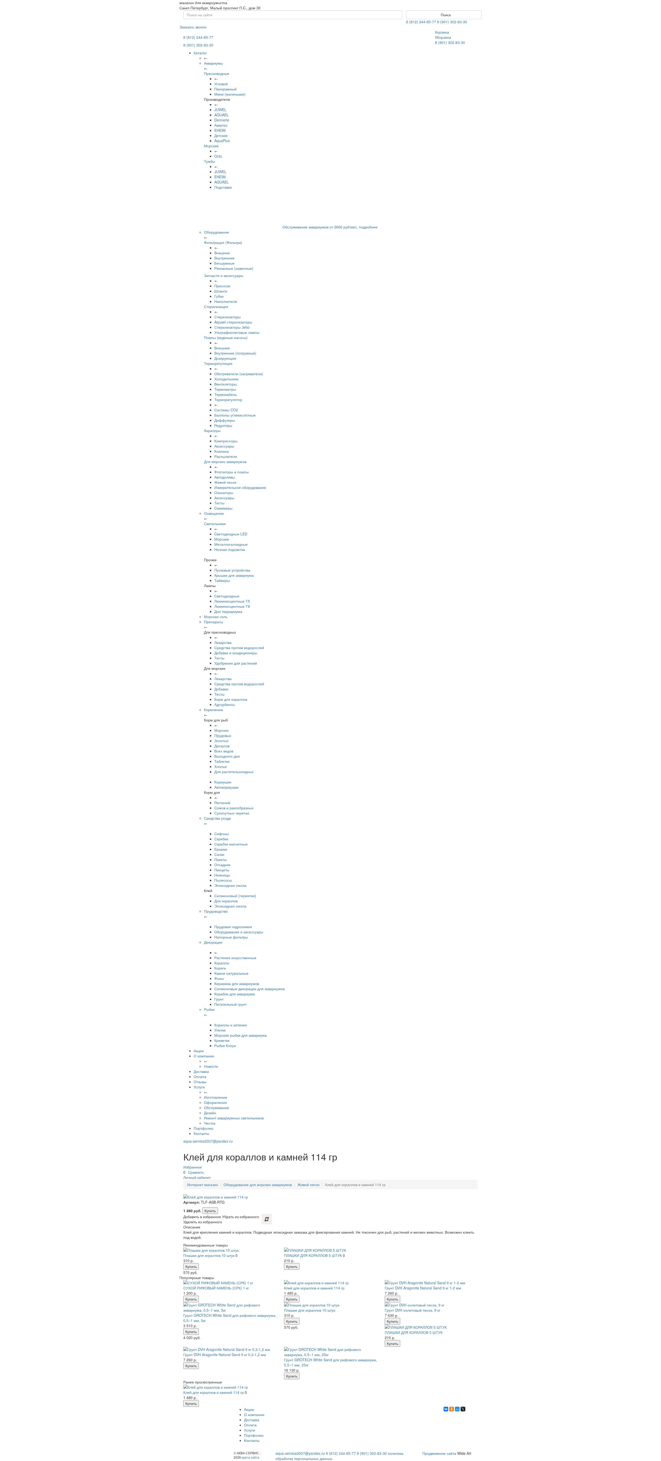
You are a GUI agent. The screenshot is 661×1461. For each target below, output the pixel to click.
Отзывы (200, 1081)
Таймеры (222, 580)
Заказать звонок (192, 26)
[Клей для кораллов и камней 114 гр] (330, 1282)
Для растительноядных (234, 771)
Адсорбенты (224, 704)
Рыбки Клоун (225, 1045)
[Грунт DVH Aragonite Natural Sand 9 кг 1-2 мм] (431, 1282)
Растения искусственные (235, 957)
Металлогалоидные (231, 544)
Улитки (220, 1030)
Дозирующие (225, 358)
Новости (211, 1066)
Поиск (445, 14)
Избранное (192, 1167)
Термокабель (225, 394)
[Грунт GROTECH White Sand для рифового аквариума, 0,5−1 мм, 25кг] (330, 1352)
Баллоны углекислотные (235, 415)
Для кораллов (226, 900)
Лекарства (223, 642)
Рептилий (222, 802)
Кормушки (222, 782)
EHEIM (220, 130)
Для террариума (228, 611)
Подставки (223, 187)
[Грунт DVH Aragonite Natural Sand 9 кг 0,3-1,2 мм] (229, 1349)
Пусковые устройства (232, 570)
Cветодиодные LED (230, 533)
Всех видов (223, 750)
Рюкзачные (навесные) (233, 268)
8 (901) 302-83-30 (452, 21)
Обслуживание (216, 1107)
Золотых (221, 740)
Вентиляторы (225, 384)
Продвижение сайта (439, 1453)
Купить (210, 1210)
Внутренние (224, 257)
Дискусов (222, 745)
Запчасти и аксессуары (223, 275)
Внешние (222, 252)
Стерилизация (216, 306)
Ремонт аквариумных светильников (234, 1117)
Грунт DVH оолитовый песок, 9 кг (412, 1310)
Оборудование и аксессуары (238, 931)
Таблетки (222, 761)
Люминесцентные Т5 (232, 601)
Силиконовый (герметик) (235, 895)
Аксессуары (224, 446)
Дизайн (210, 1112)
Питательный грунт (230, 1004)
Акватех (220, 125)
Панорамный (225, 88)
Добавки (221, 688)
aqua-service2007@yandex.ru (208, 1141)
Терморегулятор (228, 399)
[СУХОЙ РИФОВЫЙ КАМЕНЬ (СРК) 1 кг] (229, 1282)
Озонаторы (223, 492)
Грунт (219, 999)
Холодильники (226, 378)
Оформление (215, 1102)
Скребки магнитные (231, 844)
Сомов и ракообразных (234, 807)
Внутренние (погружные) (235, 353)
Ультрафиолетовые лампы (236, 332)
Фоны (219, 978)
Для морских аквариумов (225, 461)
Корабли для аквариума (234, 993)
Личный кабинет (197, 1177)
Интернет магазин (202, 1184)
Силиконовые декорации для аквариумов (249, 988)
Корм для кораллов (230, 699)
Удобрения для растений (235, 663)
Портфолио (203, 1128)
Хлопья (220, 766)
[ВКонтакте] (446, 1409)
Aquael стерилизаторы (233, 322)
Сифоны (221, 833)
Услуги (199, 1086)
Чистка (209, 1123)
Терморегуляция (218, 363)
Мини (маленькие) (230, 94)
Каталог (200, 52)
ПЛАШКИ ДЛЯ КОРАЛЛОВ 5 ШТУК (313, 1255)
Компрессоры (226, 440)
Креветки (222, 1040)
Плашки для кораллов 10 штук (208, 1255)
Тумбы (209, 161)
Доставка (201, 1071)
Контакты (201, 1133)
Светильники (215, 523)
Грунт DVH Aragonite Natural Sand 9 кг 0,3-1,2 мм (224, 1354)
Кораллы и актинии (230, 1024)
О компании (204, 1055)
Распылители (225, 456)
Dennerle (221, 119)
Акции (199, 1050)
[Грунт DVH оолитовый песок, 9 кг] (431, 1305)
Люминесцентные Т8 (232, 606)
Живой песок (225, 482)
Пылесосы (223, 880)
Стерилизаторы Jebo (232, 327)
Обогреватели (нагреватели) (238, 373)
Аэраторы (212, 430)
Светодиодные (226, 595)
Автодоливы (224, 477)
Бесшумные (224, 263)
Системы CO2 (226, 409)
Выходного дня (227, 756)
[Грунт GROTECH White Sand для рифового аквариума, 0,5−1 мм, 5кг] (229, 1307)
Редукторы (223, 425)
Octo (218, 156)
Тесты (219, 502)
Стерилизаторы (227, 316)
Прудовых (222, 735)
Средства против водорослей (239, 647)
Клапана (221, 451)
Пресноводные (216, 73)
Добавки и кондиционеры (235, 652)
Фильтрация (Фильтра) (223, 242)
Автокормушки (226, 787)
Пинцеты (221, 869)
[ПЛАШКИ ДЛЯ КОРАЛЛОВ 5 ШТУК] (330, 1250)
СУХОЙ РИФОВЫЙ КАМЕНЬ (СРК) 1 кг (216, 1287)
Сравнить (196, 1172)
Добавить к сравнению (267, 1219)
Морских (221, 730)
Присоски (222, 285)
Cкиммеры (223, 508)
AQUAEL (221, 114)
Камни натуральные (231, 973)
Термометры (225, 389)
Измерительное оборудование (240, 487)
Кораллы (221, 962)
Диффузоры (224, 420)
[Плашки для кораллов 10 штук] (229, 1250)
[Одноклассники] (451, 1409)
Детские (221, 135)
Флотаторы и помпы (231, 471)
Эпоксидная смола (230, 885)
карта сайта (250, 1457)
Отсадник (222, 864)
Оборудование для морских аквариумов (258, 1184)
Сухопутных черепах (231, 813)
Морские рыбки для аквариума (240, 1035)
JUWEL (220, 109)
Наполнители (225, 301)
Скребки (221, 838)
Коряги (220, 968)
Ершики (220, 849)
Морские (211, 145)
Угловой (221, 83)
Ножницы (222, 875)
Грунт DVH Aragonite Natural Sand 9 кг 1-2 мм (423, 1287)
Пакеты (220, 859)
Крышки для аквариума (234, 575)
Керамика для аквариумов (236, 983)
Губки (219, 296)
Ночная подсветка (229, 549)
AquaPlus (222, 140)
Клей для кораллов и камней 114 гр (314, 1287)
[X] (463, 1409)
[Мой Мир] (457, 1409)
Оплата (200, 1076)
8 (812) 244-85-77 (421, 21)
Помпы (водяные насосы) (226, 337)
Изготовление (215, 1097)
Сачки (219, 854)
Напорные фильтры (231, 937)
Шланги (220, 291)
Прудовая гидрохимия (233, 926)
